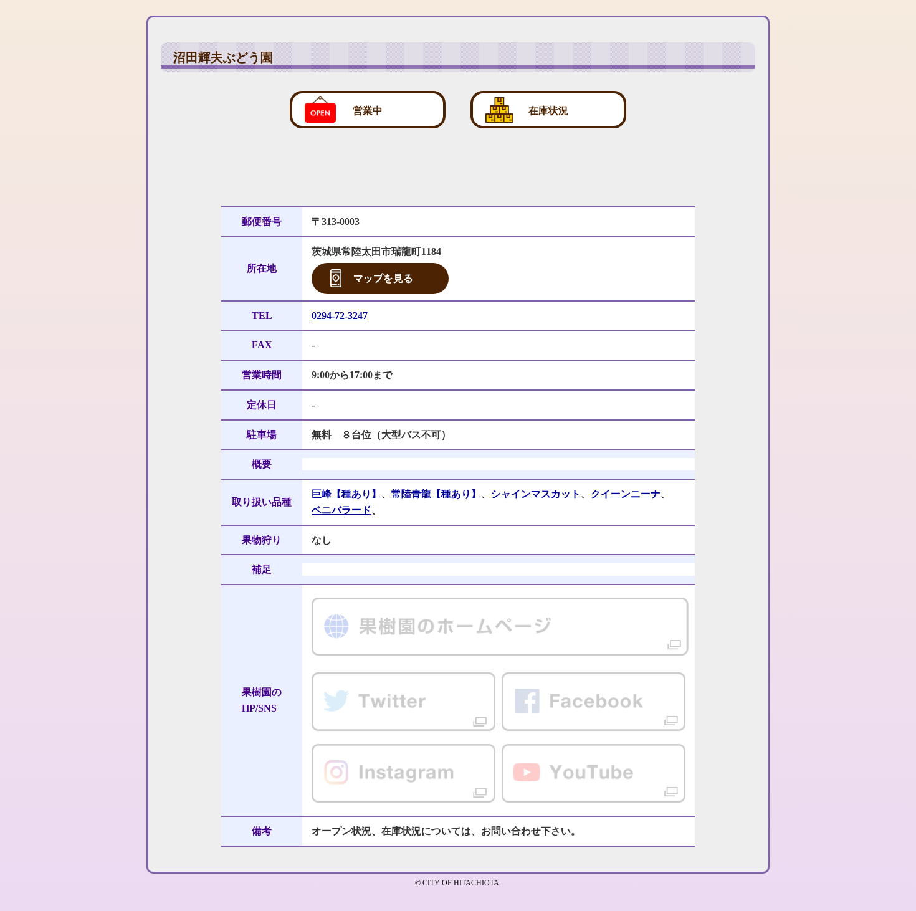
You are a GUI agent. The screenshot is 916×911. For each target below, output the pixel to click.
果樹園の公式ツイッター (403, 702)
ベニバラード (341, 510)
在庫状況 (548, 110)
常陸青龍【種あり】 (436, 494)
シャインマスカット (536, 494)
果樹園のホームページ (500, 629)
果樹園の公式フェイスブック (593, 702)
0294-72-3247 (340, 315)
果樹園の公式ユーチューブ (593, 773)
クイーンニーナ (626, 494)
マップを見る (383, 278)
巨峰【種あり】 (346, 494)
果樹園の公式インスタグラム (403, 773)
